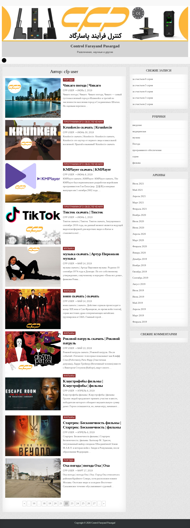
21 (61, 503)
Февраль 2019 (139, 321)
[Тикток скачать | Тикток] (33, 224)
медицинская (139, 131)
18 (44, 503)
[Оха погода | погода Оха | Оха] (33, 478)
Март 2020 (138, 240)
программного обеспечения (83, 122)
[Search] (4, 60)
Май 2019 (137, 302)
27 (94, 503)
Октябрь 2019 (139, 271)
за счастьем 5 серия (142, 85)
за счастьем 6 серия (142, 79)
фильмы (69, 291)
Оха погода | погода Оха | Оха (86, 465)
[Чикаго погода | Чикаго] (33, 98)
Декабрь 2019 (139, 259)
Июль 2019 (138, 290)
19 (49, 503)
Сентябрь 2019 (140, 277)
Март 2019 (138, 315)
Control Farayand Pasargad (95, 46)
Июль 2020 (138, 221)
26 (88, 503)
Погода (68, 80)
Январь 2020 (139, 252)
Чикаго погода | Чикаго (82, 85)
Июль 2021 (138, 183)
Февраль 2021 (139, 208)
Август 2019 (138, 284)
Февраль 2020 (139, 246)
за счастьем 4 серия (142, 91)
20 (55, 503)
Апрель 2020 (139, 234)
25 (83, 503)
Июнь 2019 (138, 296)
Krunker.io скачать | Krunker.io (87, 127)
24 (77, 503)
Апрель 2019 (139, 309)
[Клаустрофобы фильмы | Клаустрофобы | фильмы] (33, 393)
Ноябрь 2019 (139, 265)
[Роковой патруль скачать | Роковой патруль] (33, 351)
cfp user (68, 90)
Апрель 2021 (139, 196)
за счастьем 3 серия (142, 97)
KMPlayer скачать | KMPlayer (87, 169)
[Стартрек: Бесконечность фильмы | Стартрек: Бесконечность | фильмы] (33, 435)
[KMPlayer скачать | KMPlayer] (33, 182)
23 (72, 503)
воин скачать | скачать (81, 296)
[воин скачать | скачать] (33, 309)
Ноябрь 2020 (139, 215)
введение (137, 125)
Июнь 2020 (138, 227)
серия (135, 156)
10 (34, 503)
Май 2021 (137, 190)
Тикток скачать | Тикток (83, 212)
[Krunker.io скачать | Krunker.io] (33, 140)
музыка (69, 248)
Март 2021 (138, 202)
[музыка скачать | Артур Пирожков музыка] (33, 267)
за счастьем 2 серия (142, 104)
